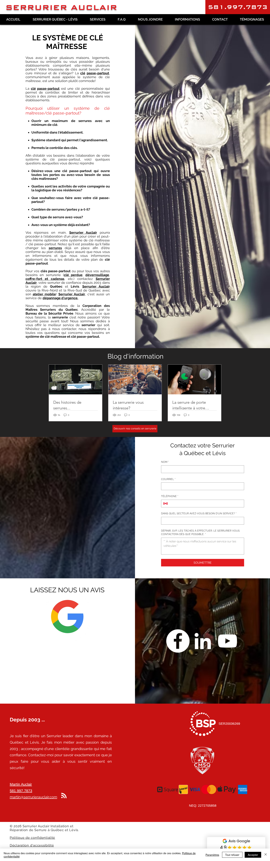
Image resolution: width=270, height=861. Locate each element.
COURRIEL (168, 479)
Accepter (253, 855)
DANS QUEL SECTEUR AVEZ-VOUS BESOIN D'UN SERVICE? (199, 513)
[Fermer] (265, 854)
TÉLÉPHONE (169, 496)
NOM (165, 461)
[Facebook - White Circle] (178, 641)
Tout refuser (232, 855)
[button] (237, 7)
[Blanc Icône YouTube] (227, 641)
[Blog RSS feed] (64, 796)
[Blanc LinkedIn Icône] (202, 641)
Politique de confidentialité (32, 838)
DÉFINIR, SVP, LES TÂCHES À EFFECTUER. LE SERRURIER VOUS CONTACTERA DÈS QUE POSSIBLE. (200, 532)
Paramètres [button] (212, 855)
